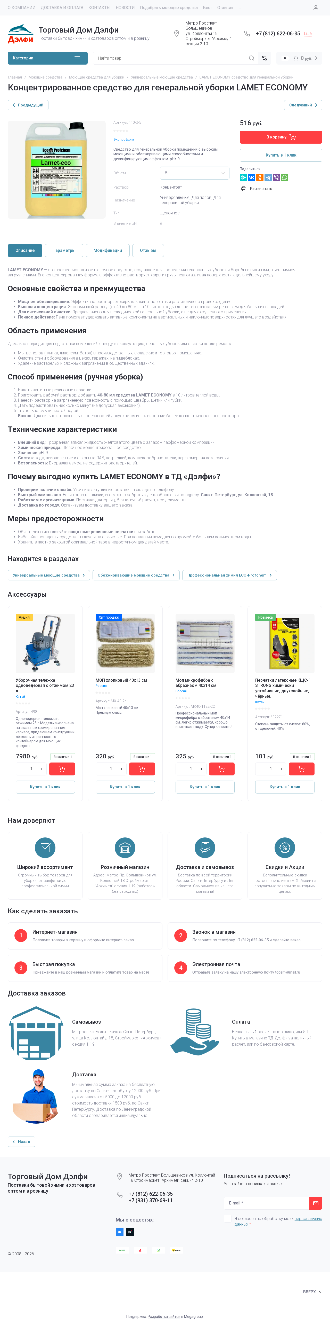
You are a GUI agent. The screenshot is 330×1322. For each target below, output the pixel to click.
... (239, 7)
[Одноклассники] (259, 177)
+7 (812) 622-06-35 (278, 33)
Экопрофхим (123, 139)
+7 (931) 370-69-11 (151, 1200)
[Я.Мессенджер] (243, 177)
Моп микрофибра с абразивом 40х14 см (196, 683)
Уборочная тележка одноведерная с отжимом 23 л (45, 686)
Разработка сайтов (164, 1317)
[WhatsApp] (284, 177)
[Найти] (251, 58)
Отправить (315, 1203)
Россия (101, 686)
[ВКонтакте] (251, 177)
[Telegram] (268, 177)
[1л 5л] (194, 173)
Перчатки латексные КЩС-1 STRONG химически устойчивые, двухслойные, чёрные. (283, 688)
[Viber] (276, 177)
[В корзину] (62, 769)
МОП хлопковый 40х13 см (121, 680)
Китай (20, 696)
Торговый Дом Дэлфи (79, 29)
